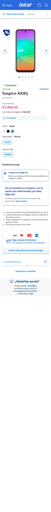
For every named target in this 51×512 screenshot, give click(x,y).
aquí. (31, 293)
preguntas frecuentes (26, 291)
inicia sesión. (22, 201)
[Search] (46, 14)
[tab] (19, 77)
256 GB (7, 142)
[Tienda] (38, 5)
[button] (5, 50)
